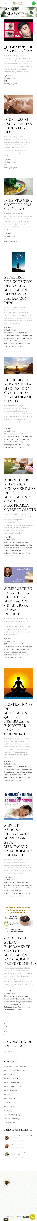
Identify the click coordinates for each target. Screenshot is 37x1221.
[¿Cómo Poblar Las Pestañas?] (18, 30)
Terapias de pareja (24, 343)
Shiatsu (15, 343)
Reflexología (8, 343)
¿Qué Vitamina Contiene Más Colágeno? (18, 205)
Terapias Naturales (10, 346)
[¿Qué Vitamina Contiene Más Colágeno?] (18, 186)
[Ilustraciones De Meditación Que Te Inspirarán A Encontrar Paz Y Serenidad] (18, 683)
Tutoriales (20, 346)
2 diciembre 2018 (17, 1141)
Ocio (24, 341)
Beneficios (19, 335)
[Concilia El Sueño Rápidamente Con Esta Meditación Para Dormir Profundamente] (18, 919)
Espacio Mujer (27, 335)
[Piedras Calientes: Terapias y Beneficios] (7, 1138)
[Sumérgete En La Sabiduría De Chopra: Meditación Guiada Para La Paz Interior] (18, 575)
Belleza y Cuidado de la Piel (14, 1070)
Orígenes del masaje (19, 1145)
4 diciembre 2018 (17, 1157)
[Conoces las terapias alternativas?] (7, 1154)
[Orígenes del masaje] (7, 1146)
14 (9, 1052)
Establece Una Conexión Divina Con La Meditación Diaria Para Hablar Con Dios (18, 290)
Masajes (12, 341)
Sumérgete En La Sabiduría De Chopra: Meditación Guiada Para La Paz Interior (18, 601)
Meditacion (18, 341)
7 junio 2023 (8, 76)
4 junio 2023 (8, 327)
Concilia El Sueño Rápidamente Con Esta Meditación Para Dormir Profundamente (20, 951)
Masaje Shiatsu (9, 1090)
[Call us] (32, 1217)
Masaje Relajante (11, 84)
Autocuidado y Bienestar (14, 333)
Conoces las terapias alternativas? (19, 1153)
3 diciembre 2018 (17, 1148)
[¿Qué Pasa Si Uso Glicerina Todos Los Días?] (18, 104)
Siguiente (13, 1052)
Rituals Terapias (11, 78)
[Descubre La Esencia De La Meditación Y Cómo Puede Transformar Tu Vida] (18, 365)
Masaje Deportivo (9, 338)
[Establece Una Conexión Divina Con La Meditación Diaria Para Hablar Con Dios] (18, 262)
